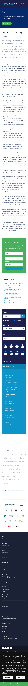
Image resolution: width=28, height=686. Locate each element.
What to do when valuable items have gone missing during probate (13, 294)
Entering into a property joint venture (13, 283)
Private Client (8, 420)
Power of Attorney (10, 417)
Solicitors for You (5, 545)
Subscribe (8, 361)
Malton (3, 603)
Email (6, 256)
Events (6, 406)
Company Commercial (11, 387)
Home (3, 536)
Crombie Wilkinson (10, 389)
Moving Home (8, 415)
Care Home (8, 377)
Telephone (7, 261)
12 (19, 490)
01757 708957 (5, 594)
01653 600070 (5, 614)
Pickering (4, 623)
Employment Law (9, 403)
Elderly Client (8, 401)
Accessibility (13, 651)
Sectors (3, 550)
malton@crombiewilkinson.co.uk (9, 618)
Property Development (11, 424)
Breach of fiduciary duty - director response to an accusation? (12, 301)
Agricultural (8, 373)
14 (22, 490)
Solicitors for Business (6, 548)
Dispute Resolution (10, 394)
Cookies (9, 651)
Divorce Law (8, 396)
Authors (6, 325)
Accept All (8, 677)
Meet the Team (5, 552)
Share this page (10, 366)
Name (6, 250)
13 (20, 490)
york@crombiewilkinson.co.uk (9, 577)
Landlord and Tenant (10, 413)
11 (17, 490)
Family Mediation (9, 410)
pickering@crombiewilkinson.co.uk (10, 638)
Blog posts (18, 320)
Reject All (20, 677)
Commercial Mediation (11, 382)
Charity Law (8, 380)
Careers (3, 554)
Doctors (7, 399)
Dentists (7, 391)
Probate (7, 422)
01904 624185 (5, 574)
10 (16, 490)
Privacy (5, 651)
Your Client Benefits (6, 541)
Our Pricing (4, 543)
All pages (7, 320)
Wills (6, 429)
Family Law (8, 408)
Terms (3, 651)
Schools (7, 427)
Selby (3, 583)
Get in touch (6, 23)
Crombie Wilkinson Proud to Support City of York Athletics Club (13, 290)
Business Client (9, 375)
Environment (18, 651)
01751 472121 (5, 635)
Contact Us (4, 557)
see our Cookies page (12, 670)
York (3, 562)
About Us (4, 538)
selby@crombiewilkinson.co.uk (9, 598)
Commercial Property (10, 384)
